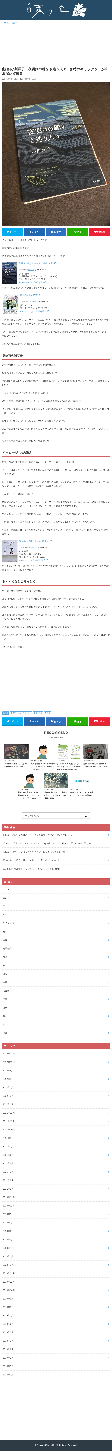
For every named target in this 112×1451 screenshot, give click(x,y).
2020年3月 (8, 1256)
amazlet (31, 270)
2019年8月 (8, 1307)
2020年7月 (8, 1222)
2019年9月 (8, 1298)
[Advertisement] (56, 46)
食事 (5, 1033)
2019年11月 (9, 1282)
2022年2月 (8, 1096)
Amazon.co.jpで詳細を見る (32, 282)
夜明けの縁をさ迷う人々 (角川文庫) (36, 263)
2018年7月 (8, 1374)
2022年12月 (9, 1062)
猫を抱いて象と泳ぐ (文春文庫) (34, 541)
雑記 (5, 1016)
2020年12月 (9, 1197)
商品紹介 (7, 948)
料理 (5, 957)
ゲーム (6, 906)
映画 (5, 982)
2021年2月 (8, 1180)
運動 (5, 1007)
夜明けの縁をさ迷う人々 (22, 713)
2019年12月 (9, 1273)
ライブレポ (8, 923)
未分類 (6, 991)
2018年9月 (8, 1366)
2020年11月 (9, 1205)
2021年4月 (8, 1163)
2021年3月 (8, 1172)
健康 (5, 931)
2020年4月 (8, 1248)
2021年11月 (9, 1121)
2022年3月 (8, 1087)
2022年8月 (8, 1070)
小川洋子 (39, 713)
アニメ (6, 889)
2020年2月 (8, 1265)
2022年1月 (8, 1104)
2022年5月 (8, 1079)
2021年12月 (9, 1113)
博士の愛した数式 (29, 295)
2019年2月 (8, 1349)
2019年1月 (8, 1357)
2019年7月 (8, 1315)
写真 (5, 940)
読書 (6, 713)
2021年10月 (9, 1129)
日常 (5, 974)
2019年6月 (8, 1324)
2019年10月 (9, 1290)
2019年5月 (8, 1332)
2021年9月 (8, 1138)
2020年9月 (8, 1214)
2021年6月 (8, 1155)
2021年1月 (8, 1189)
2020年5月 (8, 1239)
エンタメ (7, 898)
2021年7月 (8, 1146)
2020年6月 (8, 1231)
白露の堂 (54, 1445)
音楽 (5, 1024)
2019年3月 (8, 1341)
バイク (6, 914)
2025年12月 (9, 1053)
